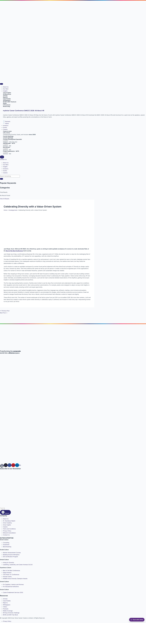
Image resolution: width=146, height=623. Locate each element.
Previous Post (4, 311)
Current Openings (8, 136)
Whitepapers (6, 100)
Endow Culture (4, 589)
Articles (5, 95)
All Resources (7, 94)
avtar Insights (7, 92)
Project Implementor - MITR (11, 151)
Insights (5, 91)
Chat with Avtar (138, 619)
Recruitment (6, 147)
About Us (5, 87)
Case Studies (7, 99)
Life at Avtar (6, 133)
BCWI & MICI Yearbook (9, 102)
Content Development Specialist (12, 139)
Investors (5, 125)
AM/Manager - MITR (9, 143)
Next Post (3, 313)
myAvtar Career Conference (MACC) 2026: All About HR (23, 111)
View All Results (4, 198)
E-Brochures (6, 105)
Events (5, 127)
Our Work (5, 89)
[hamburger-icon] (1, 84)
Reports (5, 97)
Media (5, 103)
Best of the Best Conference (14, 251)
